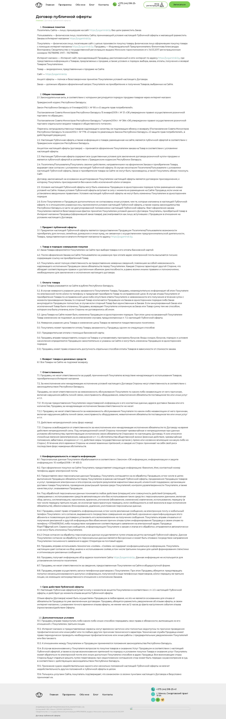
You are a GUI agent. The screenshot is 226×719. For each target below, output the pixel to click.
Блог (91, 5)
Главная (50, 5)
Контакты (103, 5)
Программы (65, 5)
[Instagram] (153, 700)
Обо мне (80, 5)
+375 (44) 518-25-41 (127, 4)
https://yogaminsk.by (100, 30)
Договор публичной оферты (48, 716)
